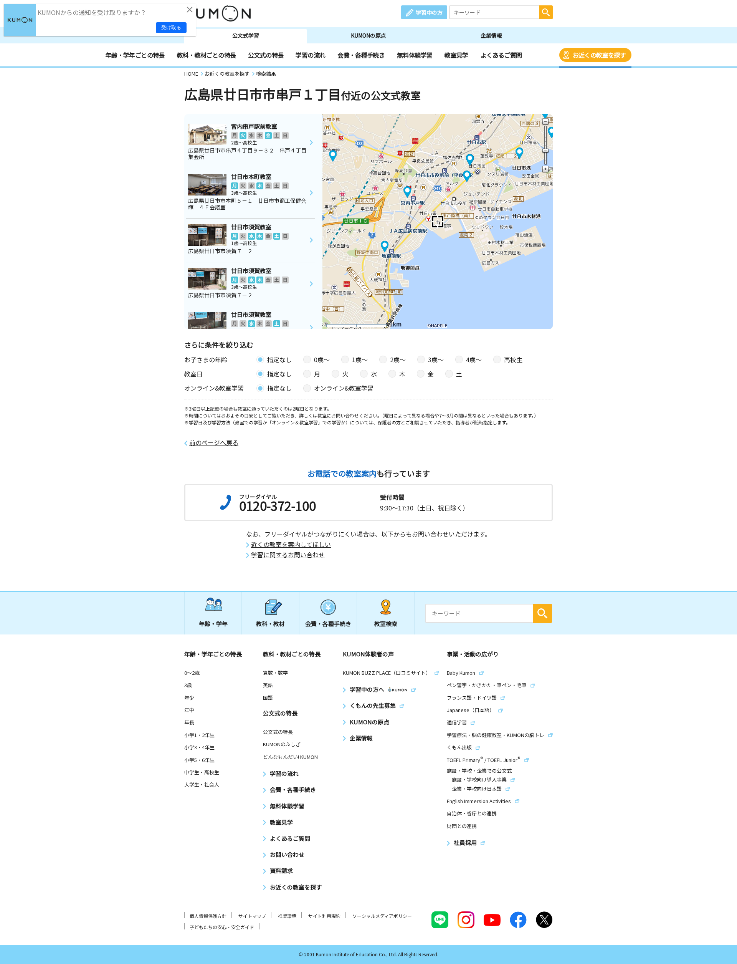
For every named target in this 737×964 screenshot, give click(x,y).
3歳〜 (436, 359)
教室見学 (456, 55)
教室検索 (385, 623)
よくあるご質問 (501, 55)
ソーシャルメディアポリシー (382, 916)
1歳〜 (360, 359)
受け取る (171, 27)
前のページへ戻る (213, 443)
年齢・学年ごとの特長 (135, 55)
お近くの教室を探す (599, 55)
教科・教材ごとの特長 (206, 55)
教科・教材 (270, 623)
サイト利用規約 (324, 916)
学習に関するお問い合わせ (288, 555)
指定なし (279, 359)
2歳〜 (398, 359)
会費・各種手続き (361, 55)
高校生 (513, 359)
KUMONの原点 (368, 35)
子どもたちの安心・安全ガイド (222, 927)
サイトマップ (252, 916)
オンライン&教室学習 (343, 388)
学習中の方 (429, 12)
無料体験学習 (414, 55)
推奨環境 (287, 916)
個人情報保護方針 (208, 916)
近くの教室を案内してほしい (291, 544)
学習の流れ (310, 55)
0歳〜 (322, 359)
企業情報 (491, 35)
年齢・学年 (213, 623)
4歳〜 (474, 359)
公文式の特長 (265, 55)
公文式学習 (245, 35)
